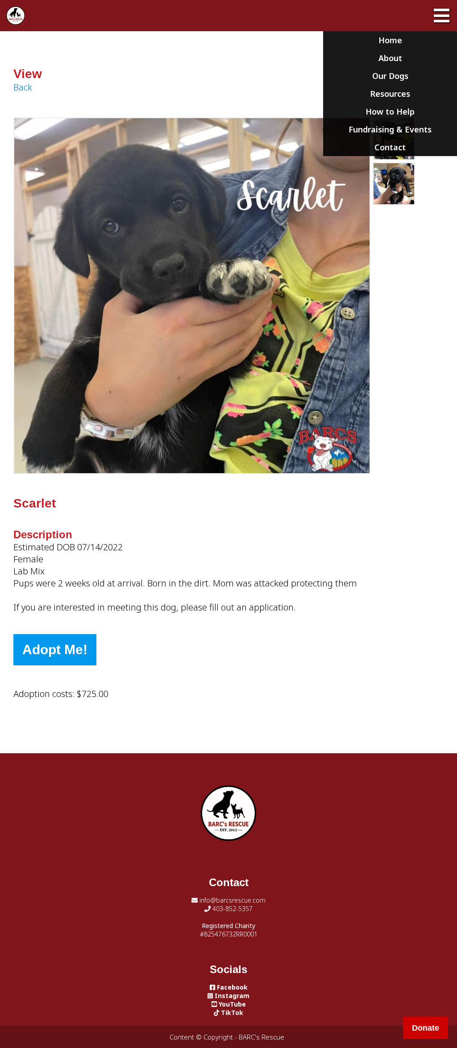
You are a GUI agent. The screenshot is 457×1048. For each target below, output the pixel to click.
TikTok (231, 1012)
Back (22, 87)
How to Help (390, 111)
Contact (390, 147)
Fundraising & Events (390, 129)
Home (390, 40)
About (390, 58)
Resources (390, 93)
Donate (425, 1027)
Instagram (231, 995)
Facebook (231, 987)
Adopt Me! (54, 649)
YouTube (231, 1004)
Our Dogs (390, 75)
